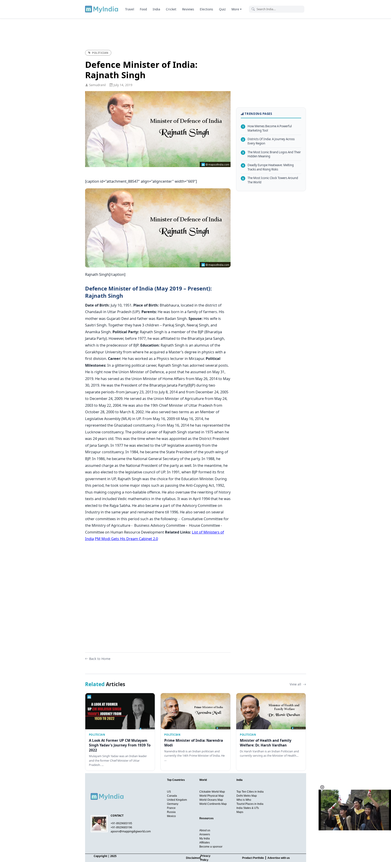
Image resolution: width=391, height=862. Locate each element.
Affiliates (204, 842)
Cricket (171, 9)
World (203, 780)
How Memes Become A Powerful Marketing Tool (267, 128)
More (235, 9)
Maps (239, 812)
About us (204, 830)
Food (143, 9)
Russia (171, 812)
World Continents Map (213, 803)
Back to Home (99, 659)
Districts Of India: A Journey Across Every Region (268, 141)
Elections (206, 9)
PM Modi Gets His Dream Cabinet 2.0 (126, 538)
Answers (204, 834)
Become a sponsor (210, 846)
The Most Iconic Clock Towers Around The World (270, 180)
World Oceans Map (211, 799)
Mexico (171, 816)
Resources (206, 818)
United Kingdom (177, 799)
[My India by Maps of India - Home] (102, 9)
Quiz (222, 9)
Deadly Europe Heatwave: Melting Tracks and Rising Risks (268, 167)
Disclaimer (193, 858)
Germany (172, 803)
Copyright (100, 856)
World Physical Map (211, 795)
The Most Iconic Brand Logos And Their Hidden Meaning (271, 154)
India (156, 9)
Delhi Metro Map (246, 795)
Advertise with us (278, 858)
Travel (129, 9)
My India (204, 838)
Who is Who (243, 799)
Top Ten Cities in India (250, 791)
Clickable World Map (212, 791)
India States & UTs (247, 808)
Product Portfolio (253, 858)
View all (296, 684)
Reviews (188, 9)
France (171, 808)
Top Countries (176, 780)
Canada (172, 795)
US (169, 791)
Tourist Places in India (249, 803)
